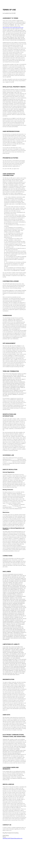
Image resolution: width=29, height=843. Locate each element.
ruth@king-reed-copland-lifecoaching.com (12, 838)
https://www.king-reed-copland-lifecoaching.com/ (13, 27)
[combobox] (27, 842)
